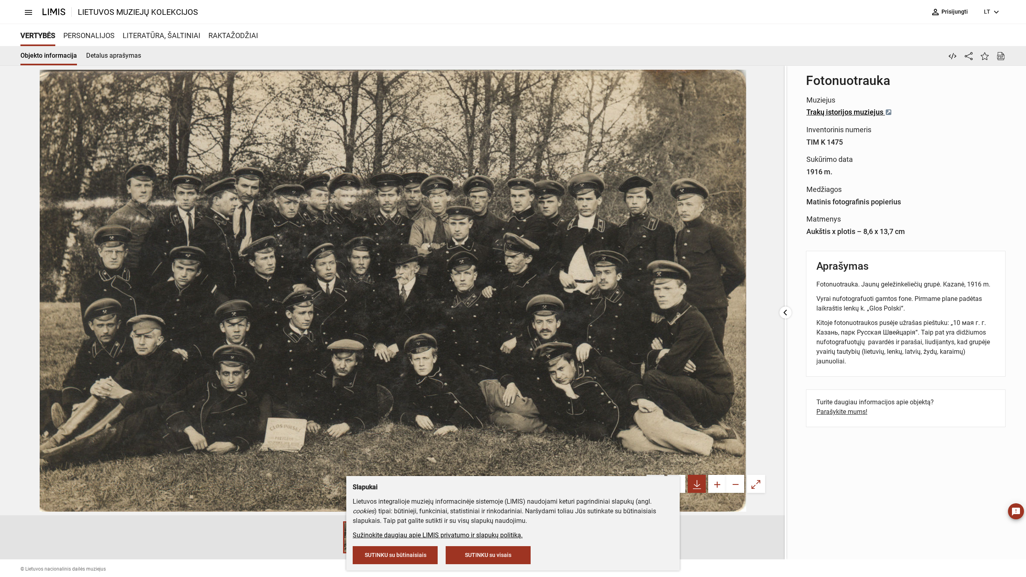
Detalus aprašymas (113, 55)
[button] (335, 537)
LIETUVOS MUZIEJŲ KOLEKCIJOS (138, 12)
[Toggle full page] (756, 484)
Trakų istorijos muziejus (845, 112)
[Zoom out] (735, 484)
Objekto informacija (48, 55)
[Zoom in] (717, 484)
